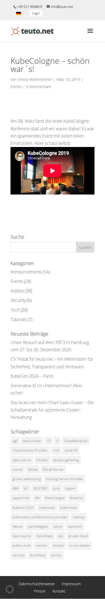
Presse (40, 591)
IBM (15, 488)
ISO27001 (40, 488)
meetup (79, 517)
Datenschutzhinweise (37, 583)
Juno (56, 488)
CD (49, 441)
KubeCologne (55, 498)
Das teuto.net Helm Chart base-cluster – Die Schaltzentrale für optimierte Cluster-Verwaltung (52, 410)
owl (60, 536)
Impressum (71, 583)
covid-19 (71, 450)
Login (36, 13)
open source (22, 536)
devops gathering (66, 460)
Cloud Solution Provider (30, 450)
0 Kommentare (38, 86)
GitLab (32, 469)
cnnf (56, 450)
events (18, 469)
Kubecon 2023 (23, 507)
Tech (15, 310)
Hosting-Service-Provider (64, 479)
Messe (17, 526)
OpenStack (44, 536)
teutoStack (38, 555)
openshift (75, 526)
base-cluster (32, 441)
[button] (9, 589)
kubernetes (68, 507)
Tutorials (18, 319)
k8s (37, 498)
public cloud (21, 545)
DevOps (42, 460)
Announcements (26, 272)
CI (57, 441)
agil (15, 441)
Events (16, 86)
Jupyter (70, 488)
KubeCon (76, 498)
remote (58, 545)
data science (22, 460)
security (18, 555)
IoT (26, 488)
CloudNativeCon (76, 441)
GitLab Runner (53, 469)
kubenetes (47, 507)
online (57, 526)
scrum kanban (79, 545)
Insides (17, 291)
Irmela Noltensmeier (35, 79)
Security (18, 300)
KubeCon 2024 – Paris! (31, 376)
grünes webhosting (27, 479)
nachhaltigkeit (38, 526)
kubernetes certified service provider (40, 517)
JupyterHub (21, 498)
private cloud (78, 536)
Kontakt (58, 591)
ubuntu (56, 555)
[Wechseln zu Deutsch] (18, 13)
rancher (41, 545)
